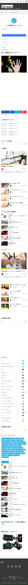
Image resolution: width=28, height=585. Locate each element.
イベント (12, 415)
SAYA (12, 198)
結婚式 (9, 447)
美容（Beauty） (12, 372)
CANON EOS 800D (10, 453)
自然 (22, 438)
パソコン (20, 447)
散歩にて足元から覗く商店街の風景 (14, 509)
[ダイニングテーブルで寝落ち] (5, 293)
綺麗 (3, 440)
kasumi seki (14, 293)
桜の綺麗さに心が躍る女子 (7, 166)
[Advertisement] (14, 93)
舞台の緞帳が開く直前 (12, 243)
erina (5, 169)
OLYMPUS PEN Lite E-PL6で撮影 (8, 438)
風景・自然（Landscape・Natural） (12, 366)
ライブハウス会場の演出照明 (13, 232)
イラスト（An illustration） (12, 412)
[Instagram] (18, 1)
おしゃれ (17, 455)
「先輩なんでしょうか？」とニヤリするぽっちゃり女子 (17, 216)
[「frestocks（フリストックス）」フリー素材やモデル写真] (7, 7)
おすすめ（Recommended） (12, 418)
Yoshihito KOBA (14, 299)
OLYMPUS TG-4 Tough (6, 442)
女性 (11, 451)
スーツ (23, 442)
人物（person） (4, 164)
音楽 (12, 369)
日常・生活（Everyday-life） (12, 380)
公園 (3, 453)
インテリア (10, 455)
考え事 (4, 449)
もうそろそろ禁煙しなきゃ (15, 297)
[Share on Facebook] (12, 1)
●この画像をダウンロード (13, 123)
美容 (23, 449)
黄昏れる (14, 447)
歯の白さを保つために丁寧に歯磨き (16, 202)
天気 (23, 453)
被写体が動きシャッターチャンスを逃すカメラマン (13, 271)
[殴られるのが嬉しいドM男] (5, 185)
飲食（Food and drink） (12, 363)
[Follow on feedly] (20, 566)
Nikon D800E (5, 457)
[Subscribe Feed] (21, 1)
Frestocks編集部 (14, 286)
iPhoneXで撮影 (19, 440)
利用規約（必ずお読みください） (14, 576)
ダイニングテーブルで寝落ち (15, 291)
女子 (13, 440)
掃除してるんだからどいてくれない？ (17, 196)
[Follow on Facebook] (12, 566)
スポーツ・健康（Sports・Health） (12, 403)
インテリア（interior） (12, 409)
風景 (14, 442)
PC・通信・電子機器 (5, 268)
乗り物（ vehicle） (12, 395)
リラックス (18, 449)
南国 (13, 449)
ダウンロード (14, 35)
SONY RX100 (5, 451)
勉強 (8, 449)
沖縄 (18, 442)
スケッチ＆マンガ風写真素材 (12, 406)
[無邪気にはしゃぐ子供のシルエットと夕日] (5, 287)
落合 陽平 (13, 185)
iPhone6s (4, 455)
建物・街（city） (12, 383)
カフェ (4, 447)
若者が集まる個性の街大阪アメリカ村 (15, 222)
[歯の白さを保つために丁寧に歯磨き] (5, 204)
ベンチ (8, 440)
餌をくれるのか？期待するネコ (15, 304)
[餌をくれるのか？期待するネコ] (5, 306)
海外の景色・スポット (12, 375)
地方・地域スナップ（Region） (12, 386)
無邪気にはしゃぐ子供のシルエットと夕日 (18, 284)
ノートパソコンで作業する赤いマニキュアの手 (16, 504)
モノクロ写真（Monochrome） (12, 398)
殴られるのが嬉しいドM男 (15, 183)
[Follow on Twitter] (15, 1)
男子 (17, 438)
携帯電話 (21, 451)
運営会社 (14, 579)
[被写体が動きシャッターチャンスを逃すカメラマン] (14, 261)
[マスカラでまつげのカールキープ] (5, 192)
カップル (18, 453)
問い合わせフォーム (22, 577)
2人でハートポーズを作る (12, 499)
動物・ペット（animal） (12, 389)
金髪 (15, 451)
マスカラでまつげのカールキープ (16, 189)
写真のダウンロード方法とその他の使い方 (9, 577)
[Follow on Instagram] (16, 566)
